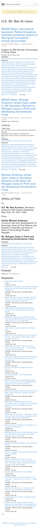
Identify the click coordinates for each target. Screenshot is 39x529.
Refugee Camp (9, 157)
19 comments (13, 169)
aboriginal (4, 62)
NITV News (8, 93)
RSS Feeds (6, 523)
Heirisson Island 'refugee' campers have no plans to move (19, 167)
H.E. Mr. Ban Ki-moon (24, 67)
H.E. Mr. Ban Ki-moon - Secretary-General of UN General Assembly (17, 147)
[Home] (3, 4)
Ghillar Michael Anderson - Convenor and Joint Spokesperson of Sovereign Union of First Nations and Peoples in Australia (19, 150)
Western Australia (32, 58)
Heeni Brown (28, 87)
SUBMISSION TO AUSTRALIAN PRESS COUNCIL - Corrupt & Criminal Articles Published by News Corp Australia (20, 310)
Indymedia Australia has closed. (14, 281)
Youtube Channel (25, 523)
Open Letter (10, 146)
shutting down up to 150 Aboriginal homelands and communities (17, 158)
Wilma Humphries (28, 162)
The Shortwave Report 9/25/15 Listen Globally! (18, 472)
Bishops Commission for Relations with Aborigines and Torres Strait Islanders (18, 82)
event (18, 274)
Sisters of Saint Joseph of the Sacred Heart (18, 76)
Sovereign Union (19, 62)
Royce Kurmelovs (12, 89)
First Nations (11, 62)
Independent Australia (12, 91)
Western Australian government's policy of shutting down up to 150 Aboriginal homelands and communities (19, 160)
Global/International (7, 58)
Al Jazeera (21, 89)
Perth (30, 141)
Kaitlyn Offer (12, 166)
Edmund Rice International (16, 87)
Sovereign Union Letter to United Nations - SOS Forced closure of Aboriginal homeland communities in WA (18, 64)
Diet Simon (15, 93)
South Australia (22, 58)
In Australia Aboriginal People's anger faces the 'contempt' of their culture (19, 74)
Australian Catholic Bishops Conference (19, 80)
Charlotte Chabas (20, 73)
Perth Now (19, 166)
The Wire (19, 162)
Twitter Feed (21, 525)
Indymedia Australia (13, 4)
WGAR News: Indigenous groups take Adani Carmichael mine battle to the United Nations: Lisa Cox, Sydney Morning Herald (21, 358)
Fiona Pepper (13, 162)
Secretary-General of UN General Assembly (19, 68)
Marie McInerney (23, 91)
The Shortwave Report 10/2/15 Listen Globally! (18, 375)
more (2, 514)
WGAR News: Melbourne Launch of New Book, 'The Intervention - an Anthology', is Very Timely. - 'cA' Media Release (21, 479)
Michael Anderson (12, 67)
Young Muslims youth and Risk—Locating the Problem (20, 497)
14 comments (13, 94)
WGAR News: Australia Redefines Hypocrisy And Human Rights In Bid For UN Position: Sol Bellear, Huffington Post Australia (21, 392)
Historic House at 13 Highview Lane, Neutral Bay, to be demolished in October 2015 (20, 426)
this (20, 11)
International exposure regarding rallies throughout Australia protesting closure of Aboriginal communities (18, 71)
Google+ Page (14, 523)
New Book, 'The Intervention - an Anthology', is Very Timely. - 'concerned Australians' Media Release (20, 489)
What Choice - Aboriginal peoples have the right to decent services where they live (18, 84)
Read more (4, 94)
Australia (15, 58)
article (10, 274)
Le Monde (28, 73)
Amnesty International (12, 164)
